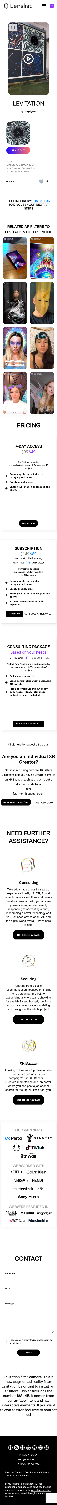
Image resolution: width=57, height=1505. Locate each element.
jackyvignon (30, 111)
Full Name (10, 1273)
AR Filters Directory (41, 1490)
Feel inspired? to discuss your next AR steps (28, 204)
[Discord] (40, 1447)
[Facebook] (10, 1447)
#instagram (26, 165)
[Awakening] (15, 348)
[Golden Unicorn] (42, 303)
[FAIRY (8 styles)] (42, 393)
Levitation (28, 103)
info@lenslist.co (28, 1459)
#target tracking (18, 171)
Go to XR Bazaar (28, 1100)
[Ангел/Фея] (15, 393)
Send (28, 1352)
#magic (30, 168)
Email (7, 1288)
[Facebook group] (46, 1447)
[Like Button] (41, 181)
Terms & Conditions (25, 1472)
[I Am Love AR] (15, 258)
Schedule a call (28, 935)
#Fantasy (12, 165)
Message (9, 1303)
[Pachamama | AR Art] (42, 258)
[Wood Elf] (42, 348)
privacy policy (28, 1454)
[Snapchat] (22, 1447)
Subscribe (14, 613)
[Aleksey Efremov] (15, 303)
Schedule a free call (37, 613)
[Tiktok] (34, 1447)
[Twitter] (28, 1447)
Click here (15, 744)
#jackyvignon (16, 168)
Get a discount (45, 802)
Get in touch (28, 1019)
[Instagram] (16, 1447)
